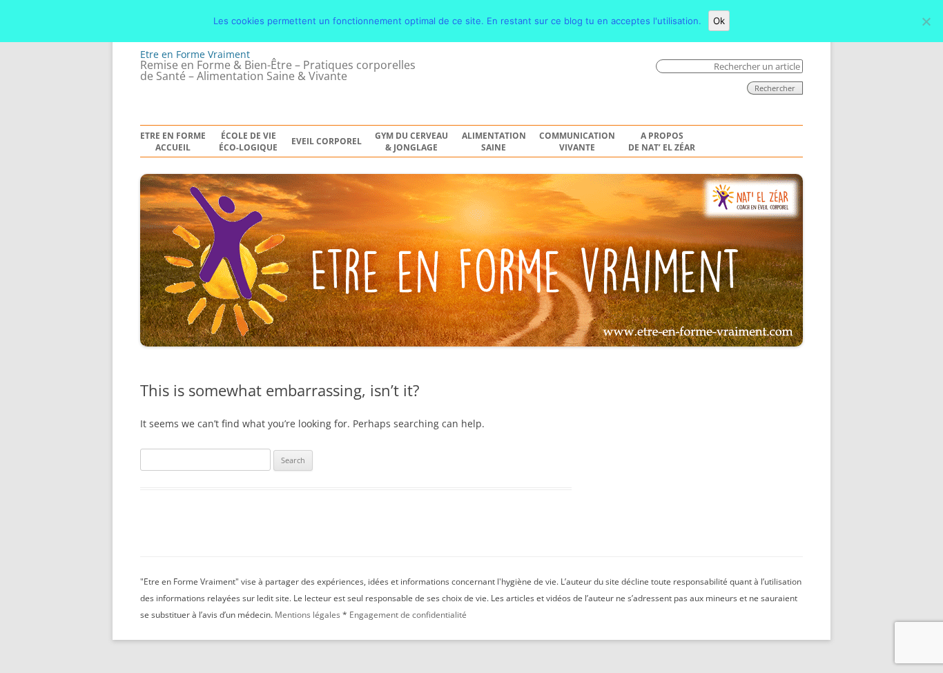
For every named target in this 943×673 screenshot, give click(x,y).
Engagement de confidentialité (408, 615)
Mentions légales (307, 615)
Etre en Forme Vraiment (195, 54)
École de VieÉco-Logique (248, 141)
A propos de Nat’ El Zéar (661, 141)
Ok (719, 20)
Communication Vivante (577, 141)
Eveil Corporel (326, 141)
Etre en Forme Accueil (173, 141)
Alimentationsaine (494, 141)
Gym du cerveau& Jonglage (411, 141)
